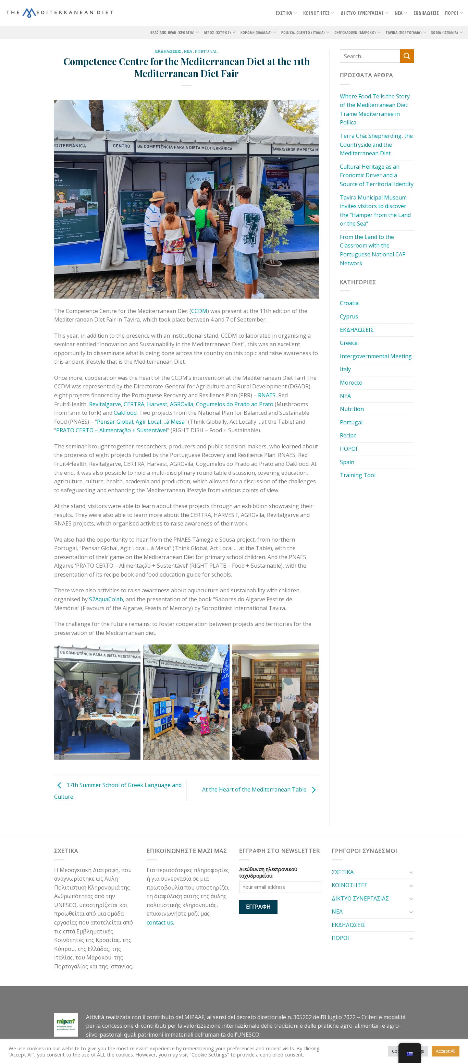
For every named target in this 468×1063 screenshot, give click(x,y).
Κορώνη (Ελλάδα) (256, 32)
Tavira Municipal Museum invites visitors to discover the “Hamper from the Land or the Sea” (375, 211)
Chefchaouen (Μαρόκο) (355, 32)
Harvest (157, 404)
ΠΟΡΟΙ (451, 13)
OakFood (125, 412)
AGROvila (181, 404)
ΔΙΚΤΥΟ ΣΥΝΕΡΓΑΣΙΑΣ (362, 13)
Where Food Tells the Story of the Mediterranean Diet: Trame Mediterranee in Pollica (375, 109)
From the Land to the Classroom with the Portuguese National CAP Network (373, 250)
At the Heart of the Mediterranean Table (255, 789)
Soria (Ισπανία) (444, 32)
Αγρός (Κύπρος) (217, 32)
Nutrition (352, 409)
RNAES (266, 395)
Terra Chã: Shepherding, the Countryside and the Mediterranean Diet (376, 144)
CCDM (199, 311)
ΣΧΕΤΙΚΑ (283, 13)
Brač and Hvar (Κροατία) (172, 32)
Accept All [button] (445, 1051)
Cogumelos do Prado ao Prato (234, 404)
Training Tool (357, 475)
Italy (345, 369)
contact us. (162, 922)
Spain (347, 462)
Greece (349, 343)
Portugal (206, 51)
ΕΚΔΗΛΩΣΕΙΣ (426, 13)
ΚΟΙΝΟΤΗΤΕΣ (316, 13)
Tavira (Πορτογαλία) (403, 32)
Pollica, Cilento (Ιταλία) (303, 32)
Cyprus (349, 316)
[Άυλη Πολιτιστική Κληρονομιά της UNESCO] (59, 13)
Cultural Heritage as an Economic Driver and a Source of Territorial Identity (377, 175)
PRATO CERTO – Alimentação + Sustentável (111, 430)
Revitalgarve (105, 404)
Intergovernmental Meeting (376, 356)
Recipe (348, 435)
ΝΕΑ (399, 13)
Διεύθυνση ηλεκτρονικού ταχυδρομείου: (268, 872)
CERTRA (134, 404)
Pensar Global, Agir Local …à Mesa (141, 421)
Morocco (351, 382)
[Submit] (407, 56)
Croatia (349, 303)
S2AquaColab (106, 599)
